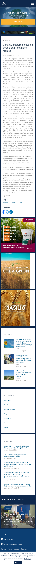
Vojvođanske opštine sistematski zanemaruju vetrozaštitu (15, 455)
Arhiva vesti (6, 40)
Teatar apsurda (9, 423)
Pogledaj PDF (18, 22)
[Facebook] (3, 212)
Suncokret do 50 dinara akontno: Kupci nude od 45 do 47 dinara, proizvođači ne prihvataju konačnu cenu (24, 343)
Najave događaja (9, 409)
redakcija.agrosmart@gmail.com (13, 544)
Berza (17, 348)
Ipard (6, 405)
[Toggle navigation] (32, 3)
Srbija (17, 364)
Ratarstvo (19, 378)
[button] (3, 516)
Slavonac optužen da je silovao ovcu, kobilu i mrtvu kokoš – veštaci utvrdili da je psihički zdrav (17, 464)
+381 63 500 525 (8, 539)
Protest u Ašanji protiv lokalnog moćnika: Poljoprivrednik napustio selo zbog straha (17, 485)
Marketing (16, 549)
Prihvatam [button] (18, 563)
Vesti (6, 427)
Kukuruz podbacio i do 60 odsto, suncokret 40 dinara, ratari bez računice (23, 373)
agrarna (5, 202)
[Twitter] (7, 212)
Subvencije (7, 418)
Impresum (24, 549)
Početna (3, 549)
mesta (14, 202)
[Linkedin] (11, 212)
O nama (10, 549)
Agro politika (8, 400)
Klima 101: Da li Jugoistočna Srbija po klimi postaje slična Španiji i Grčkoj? (16, 447)
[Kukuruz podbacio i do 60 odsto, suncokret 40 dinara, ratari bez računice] (9, 374)
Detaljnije (27, 559)
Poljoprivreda (8, 414)
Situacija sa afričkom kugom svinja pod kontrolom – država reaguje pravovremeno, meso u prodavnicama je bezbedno (17, 475)
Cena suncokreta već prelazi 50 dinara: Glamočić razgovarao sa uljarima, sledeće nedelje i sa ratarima (23, 358)
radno (21, 202)
